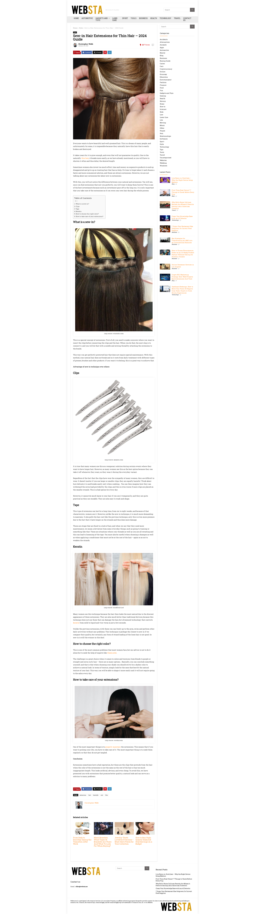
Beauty (162, 53)
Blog (161, 55)
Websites (163, 160)
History (163, 101)
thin (106, 795)
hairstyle (95, 795)
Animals (163, 45)
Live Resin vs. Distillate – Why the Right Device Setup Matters (182, 180)
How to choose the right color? (87, 214)
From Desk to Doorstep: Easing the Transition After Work (82, 840)
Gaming (163, 96)
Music (162, 125)
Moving (163, 123)
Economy (163, 74)
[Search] (192, 10)
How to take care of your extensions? (89, 216)
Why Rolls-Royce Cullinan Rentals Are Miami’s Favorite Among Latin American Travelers (183, 205)
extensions (83, 795)
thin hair (85, 158)
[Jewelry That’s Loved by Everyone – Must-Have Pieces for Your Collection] (124, 823)
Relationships (165, 136)
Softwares (164, 139)
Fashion (163, 82)
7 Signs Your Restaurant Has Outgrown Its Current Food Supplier (182, 228)
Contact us (187, 19)
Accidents (164, 39)
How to (162, 107)
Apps (162, 47)
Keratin (79, 211)
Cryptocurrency (166, 69)
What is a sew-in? (82, 204)
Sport (125, 18)
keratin (76, 623)
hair (90, 795)
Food (162, 88)
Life (161, 120)
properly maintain (113, 747)
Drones (162, 72)
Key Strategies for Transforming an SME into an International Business (182, 240)
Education (164, 77)
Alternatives (165, 42)
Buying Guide (165, 61)
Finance (163, 85)
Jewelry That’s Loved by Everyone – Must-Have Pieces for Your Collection (124, 840)
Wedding (163, 163)
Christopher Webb (85, 44)
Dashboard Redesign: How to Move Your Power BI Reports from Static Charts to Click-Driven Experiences (182, 290)
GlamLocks (112, 653)
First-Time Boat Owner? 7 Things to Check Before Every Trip (183, 192)
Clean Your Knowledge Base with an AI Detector (182, 217)
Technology (165, 18)
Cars (161, 66)
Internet (163, 109)
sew (102, 795)
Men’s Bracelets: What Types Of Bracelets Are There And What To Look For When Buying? (102, 841)
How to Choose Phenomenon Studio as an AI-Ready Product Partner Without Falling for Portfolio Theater (183, 254)
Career (162, 64)
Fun (161, 90)
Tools (133, 18)
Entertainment (165, 80)
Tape (77, 209)
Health (153, 18)
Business (143, 18)
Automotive (87, 18)
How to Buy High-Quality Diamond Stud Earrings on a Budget (144, 840)
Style (81, 28)
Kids (161, 112)
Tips (161, 149)
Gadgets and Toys (102, 19)
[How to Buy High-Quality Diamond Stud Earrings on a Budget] (145, 823)
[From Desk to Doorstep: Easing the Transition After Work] (82, 823)
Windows (163, 166)
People (162, 131)
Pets (161, 133)
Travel (177, 18)
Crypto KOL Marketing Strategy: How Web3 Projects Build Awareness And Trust (182, 277)
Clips (78, 206)
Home (76, 18)
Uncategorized (165, 158)
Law (161, 115)
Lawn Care (114, 19)
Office (162, 128)
